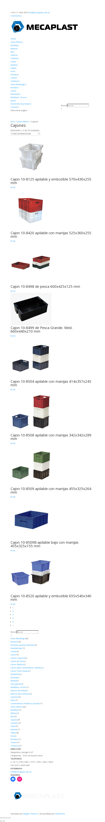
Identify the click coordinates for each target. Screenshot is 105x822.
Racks (13, 100)
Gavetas (14, 65)
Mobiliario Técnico (19, 97)
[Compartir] (6, 817)
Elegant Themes (30, 813)
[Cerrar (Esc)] (9, 817)
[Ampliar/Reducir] (1, 817)
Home (13, 38)
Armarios (15, 87)
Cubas (13, 61)
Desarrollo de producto (21, 103)
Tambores (15, 81)
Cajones (14, 55)
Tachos (14, 78)
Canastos (15, 58)
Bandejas (15, 45)
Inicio (13, 121)
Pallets (13, 68)
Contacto (15, 107)
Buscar (64, 105)
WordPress (60, 813)
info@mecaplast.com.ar (21, 771)
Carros (13, 90)
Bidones (14, 48)
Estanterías (15, 94)
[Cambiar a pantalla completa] (4, 817)
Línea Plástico (17, 42)
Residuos (15, 74)
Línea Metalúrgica (18, 84)
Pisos (13, 71)
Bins (12, 52)
